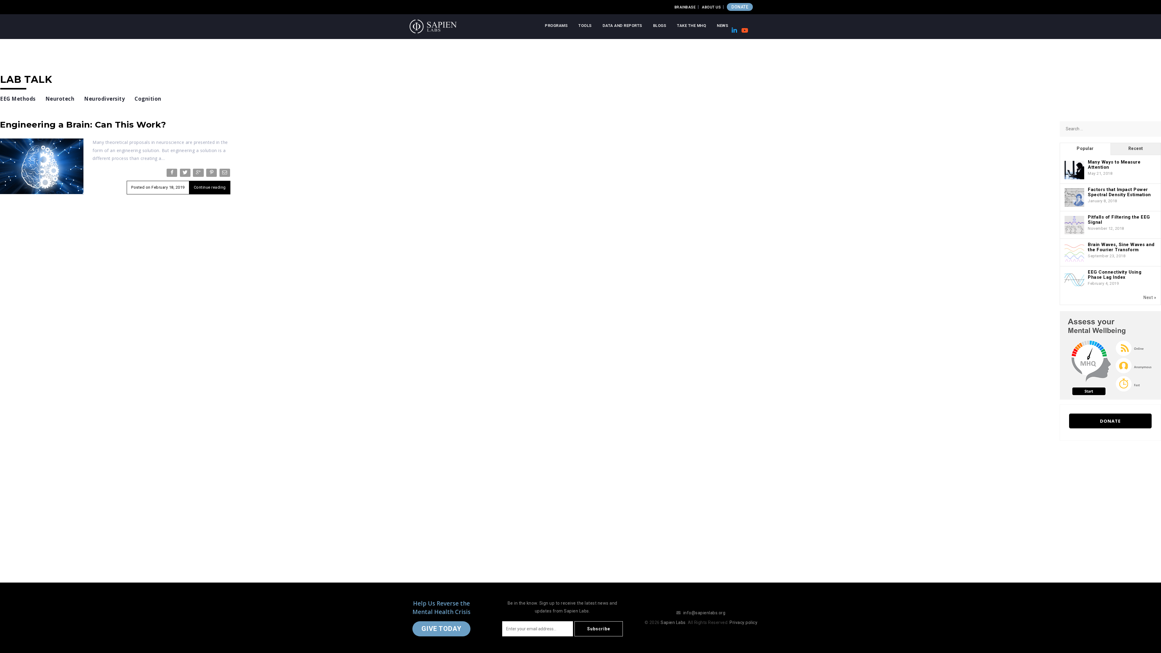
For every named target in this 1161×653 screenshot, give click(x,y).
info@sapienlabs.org (704, 612)
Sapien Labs (673, 622)
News (722, 25)
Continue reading (210, 187)
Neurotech (60, 98)
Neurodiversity (104, 98)
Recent (1135, 148)
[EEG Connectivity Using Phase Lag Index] (1074, 280)
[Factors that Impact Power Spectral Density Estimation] (1074, 197)
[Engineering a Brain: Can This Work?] (41, 166)
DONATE (739, 7)
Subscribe (598, 628)
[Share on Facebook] (172, 174)
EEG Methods (18, 98)
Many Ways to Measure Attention (1114, 164)
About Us (711, 7)
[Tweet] (186, 174)
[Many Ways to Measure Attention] (1074, 170)
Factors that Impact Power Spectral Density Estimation (1119, 192)
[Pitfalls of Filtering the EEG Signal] (1074, 225)
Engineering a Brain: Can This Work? (83, 124)
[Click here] (1110, 354)
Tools (585, 25)
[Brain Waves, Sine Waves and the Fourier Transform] (1074, 252)
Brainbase (685, 7)
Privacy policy (743, 622)
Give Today (441, 628)
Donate (1110, 421)
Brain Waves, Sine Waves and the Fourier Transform (1121, 247)
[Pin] (212, 174)
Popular (1085, 148)
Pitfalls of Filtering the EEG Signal (1119, 219)
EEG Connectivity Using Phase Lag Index (1114, 274)
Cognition (148, 98)
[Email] (225, 174)
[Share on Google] (199, 174)
